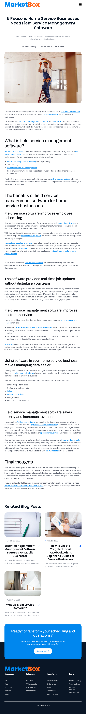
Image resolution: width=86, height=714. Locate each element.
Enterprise (51, 684)
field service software (34, 262)
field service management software (32, 121)
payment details (53, 451)
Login (6, 694)
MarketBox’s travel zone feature (18, 243)
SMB (49, 687)
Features (29, 680)
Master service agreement (74, 690)
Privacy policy (75, 680)
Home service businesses (15, 151)
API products (31, 684)
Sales (9, 391)
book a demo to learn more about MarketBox (23, 485)
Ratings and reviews (16, 394)
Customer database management (22, 167)
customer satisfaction (70, 111)
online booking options (60, 179)
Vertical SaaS (52, 680)
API (5, 680)
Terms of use (74, 684)
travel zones (23, 248)
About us (8, 687)
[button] (80, 4)
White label (30, 687)
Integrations (31, 691)
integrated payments (70, 440)
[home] (22, 4)
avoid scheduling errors (31, 235)
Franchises (51, 691)
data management (50, 114)
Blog (6, 684)
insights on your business (23, 373)
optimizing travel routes (50, 433)
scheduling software (66, 223)
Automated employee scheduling (21, 161)
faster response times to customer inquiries (33, 327)
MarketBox (56, 121)
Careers (7, 691)
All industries (52, 694)
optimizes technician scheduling (44, 425)
